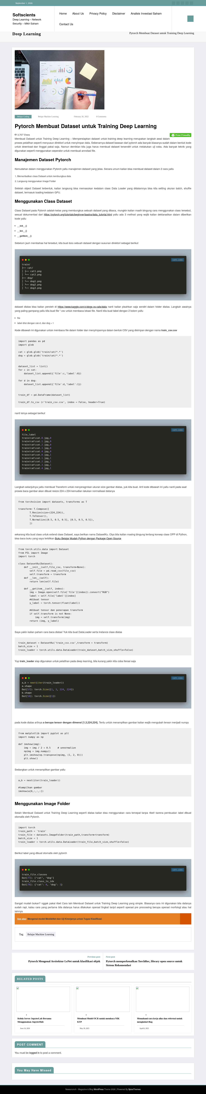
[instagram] (187, 3)
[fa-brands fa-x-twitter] (178, 3)
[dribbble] (182, 3)
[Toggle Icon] (190, 19)
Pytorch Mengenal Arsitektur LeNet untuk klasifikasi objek (64, 961)
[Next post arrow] (190, 961)
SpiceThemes (134, 1089)
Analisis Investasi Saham (146, 13)
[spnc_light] (182, 18)
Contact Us (66, 24)
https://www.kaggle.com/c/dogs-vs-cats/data (82, 306)
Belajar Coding (23, 117)
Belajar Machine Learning (48, 117)
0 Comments (101, 117)
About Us (78, 13)
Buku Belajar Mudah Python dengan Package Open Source (88, 538)
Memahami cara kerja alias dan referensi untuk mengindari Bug (159, 1020)
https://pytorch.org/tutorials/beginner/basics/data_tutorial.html (78, 214)
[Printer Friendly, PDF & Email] (180, 134)
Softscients (24, 15)
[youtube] (191, 3)
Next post (110, 957)
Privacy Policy (98, 13)
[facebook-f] (173, 3)
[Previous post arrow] (16, 961)
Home (63, 13)
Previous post (93, 957)
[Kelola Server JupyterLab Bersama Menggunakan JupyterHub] (43, 999)
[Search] (176, 19)
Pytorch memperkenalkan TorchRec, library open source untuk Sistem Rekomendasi (144, 963)
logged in (34, 1052)
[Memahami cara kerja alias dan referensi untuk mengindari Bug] (162, 999)
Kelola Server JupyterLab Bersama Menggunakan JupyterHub (34, 1020)
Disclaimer (118, 13)
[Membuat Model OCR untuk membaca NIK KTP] (103, 999)
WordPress (99, 1089)
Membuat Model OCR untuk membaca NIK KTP (98, 1020)
